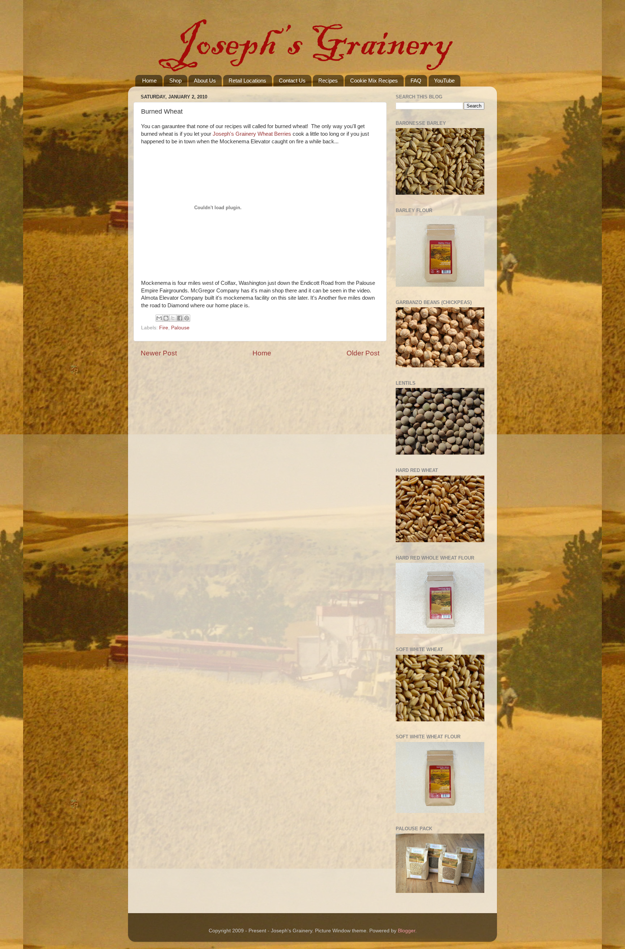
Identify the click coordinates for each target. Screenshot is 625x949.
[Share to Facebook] (179, 318)
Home (149, 80)
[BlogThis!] (166, 318)
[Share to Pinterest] (186, 318)
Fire (163, 327)
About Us (205, 80)
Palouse (180, 327)
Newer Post (159, 353)
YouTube (444, 80)
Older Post (362, 353)
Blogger (406, 930)
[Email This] (159, 318)
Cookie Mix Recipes (374, 80)
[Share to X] (173, 318)
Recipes (328, 80)
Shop (175, 80)
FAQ (416, 80)
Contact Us (292, 80)
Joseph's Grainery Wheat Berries (252, 134)
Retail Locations (247, 80)
